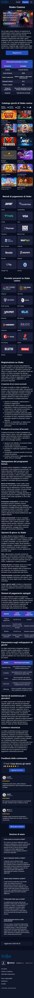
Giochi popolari (3, 107)
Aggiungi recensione (17, 770)
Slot (28, 107)
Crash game (18, 107)
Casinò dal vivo (11, 107)
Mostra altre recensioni (17, 826)
